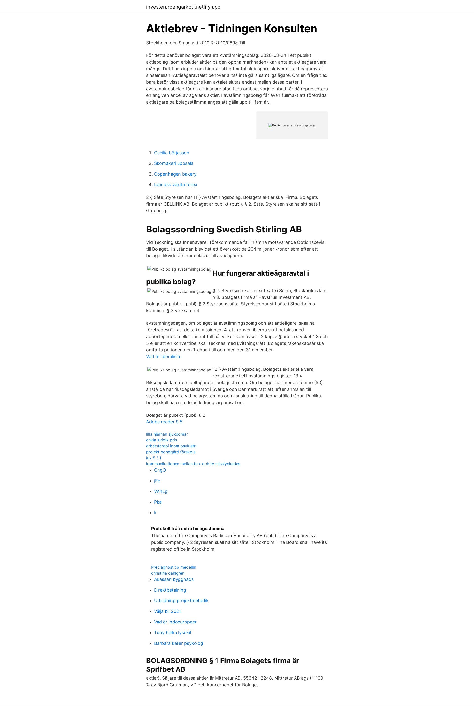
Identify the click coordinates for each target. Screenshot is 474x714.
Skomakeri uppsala (173, 163)
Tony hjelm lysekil (172, 632)
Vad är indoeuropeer (175, 621)
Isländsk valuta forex (175, 184)
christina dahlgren (167, 573)
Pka (158, 502)
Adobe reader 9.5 (164, 421)
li (155, 512)
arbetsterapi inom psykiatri (171, 445)
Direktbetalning (170, 590)
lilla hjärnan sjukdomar (167, 434)
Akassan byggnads (174, 579)
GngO (160, 470)
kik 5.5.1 (153, 457)
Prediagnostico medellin (173, 567)
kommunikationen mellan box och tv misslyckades (193, 463)
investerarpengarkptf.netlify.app (183, 6)
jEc (157, 480)
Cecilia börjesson (171, 152)
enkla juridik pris (161, 440)
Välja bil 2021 (167, 611)
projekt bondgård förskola (171, 451)
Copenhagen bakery (175, 174)
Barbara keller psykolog (178, 643)
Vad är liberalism (163, 356)
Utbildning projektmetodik (181, 600)
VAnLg (161, 491)
